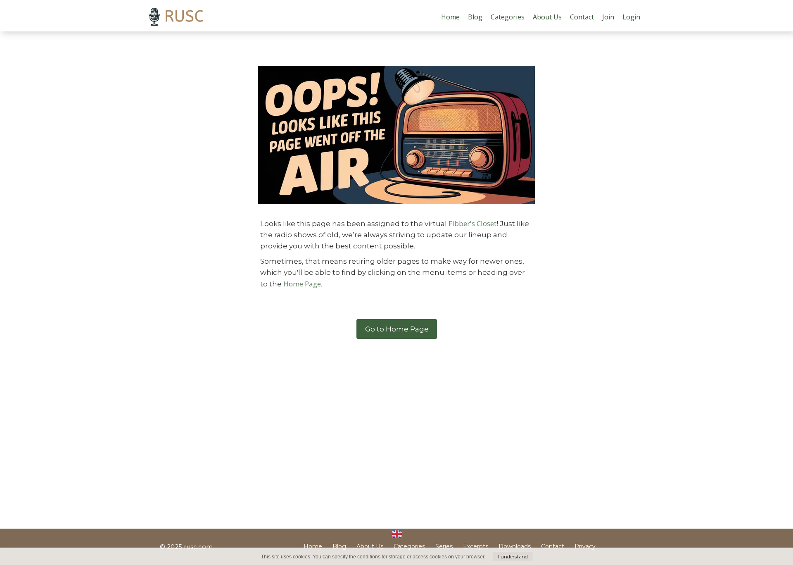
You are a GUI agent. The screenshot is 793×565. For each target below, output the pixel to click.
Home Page (302, 283)
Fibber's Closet (472, 223)
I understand (513, 556)
